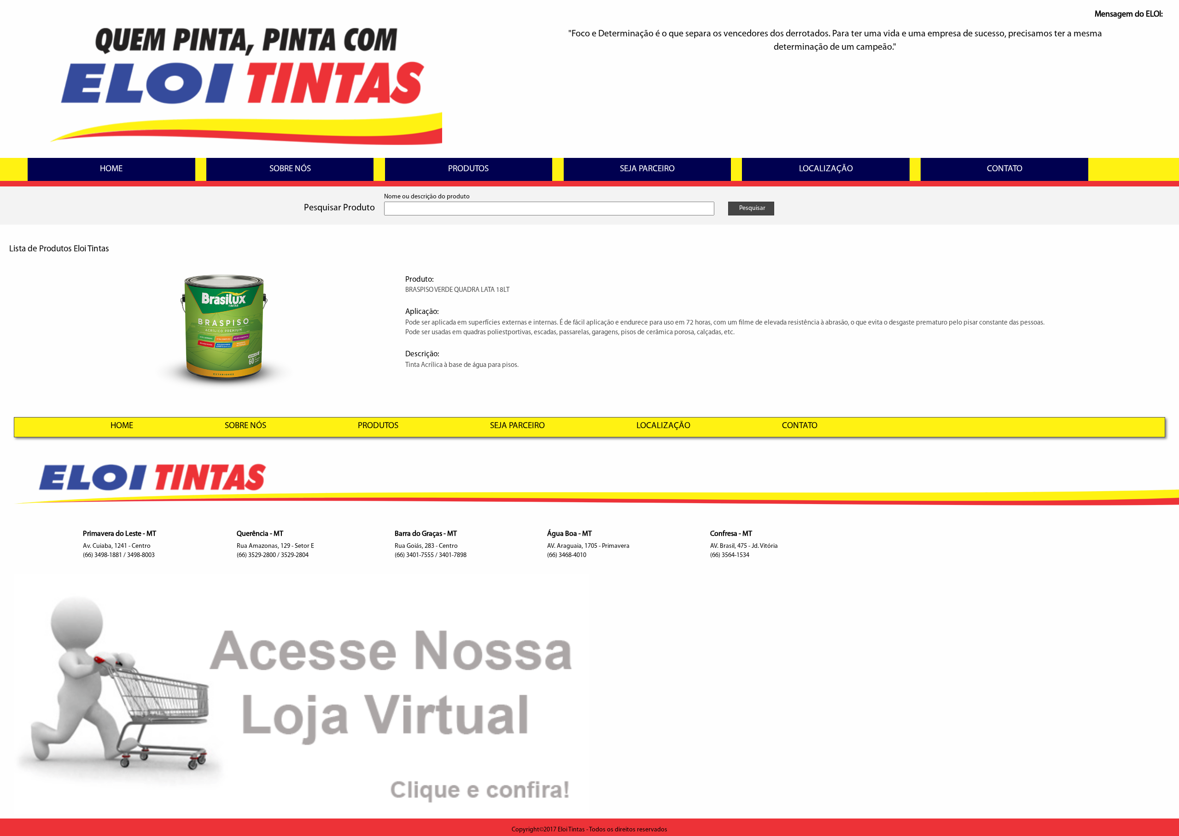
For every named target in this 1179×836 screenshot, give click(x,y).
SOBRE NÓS (290, 169)
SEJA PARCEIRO (647, 169)
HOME (111, 169)
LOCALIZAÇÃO (826, 169)
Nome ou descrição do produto (427, 196)
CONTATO (1004, 169)
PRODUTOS (468, 169)
